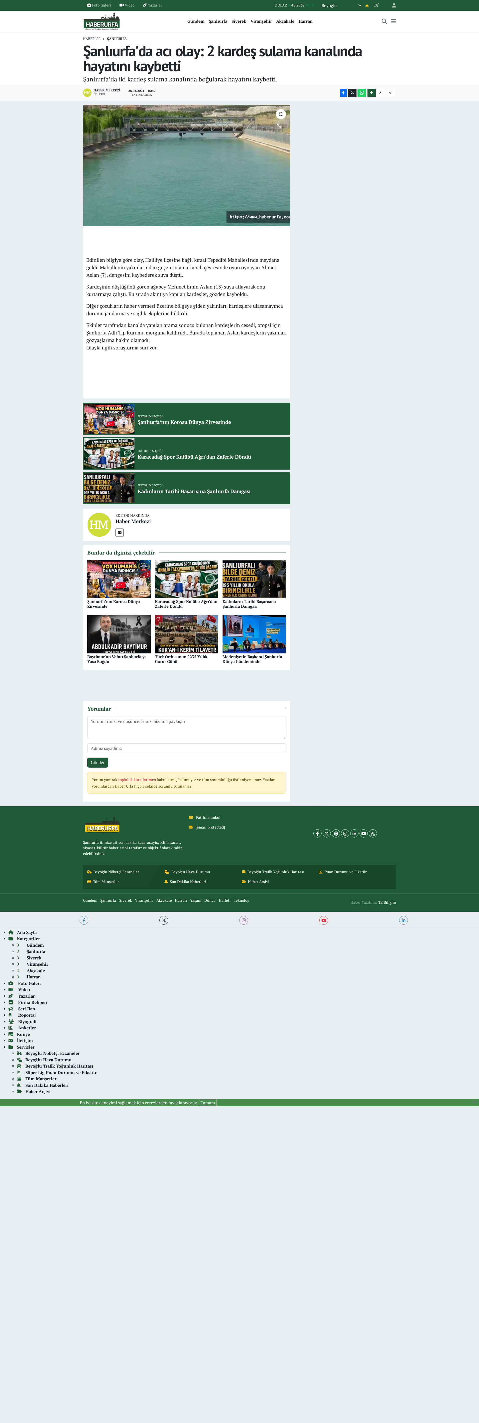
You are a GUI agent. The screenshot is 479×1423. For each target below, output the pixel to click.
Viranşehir (261, 21)
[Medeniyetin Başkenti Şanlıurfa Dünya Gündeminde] (254, 634)
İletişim (25, 1040)
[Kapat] (476, 1102)
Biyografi (26, 1021)
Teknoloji (241, 900)
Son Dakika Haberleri (188, 881)
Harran (306, 21)
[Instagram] (345, 833)
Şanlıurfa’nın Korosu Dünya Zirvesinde (113, 604)
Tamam (208, 1103)
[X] (327, 833)
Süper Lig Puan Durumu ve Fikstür (61, 1072)
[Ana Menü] (393, 21)
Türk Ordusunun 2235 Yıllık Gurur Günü (181, 659)
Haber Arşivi (258, 881)
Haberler (92, 38)
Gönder (98, 762)
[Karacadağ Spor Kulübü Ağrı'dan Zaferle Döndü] (186, 578)
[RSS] (373, 833)
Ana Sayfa (27, 932)
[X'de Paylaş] (352, 93)
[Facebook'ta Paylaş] (343, 93)
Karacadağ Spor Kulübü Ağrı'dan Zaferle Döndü (186, 604)
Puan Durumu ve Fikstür (346, 871)
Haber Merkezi (133, 521)
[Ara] (384, 21)
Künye (23, 1034)
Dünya (210, 900)
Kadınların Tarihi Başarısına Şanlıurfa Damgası (249, 604)
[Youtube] (363, 833)
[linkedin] (403, 920)
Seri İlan (26, 1009)
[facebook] (84, 920)
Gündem (196, 21)
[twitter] (163, 920)
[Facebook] (317, 833)
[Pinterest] (336, 833)
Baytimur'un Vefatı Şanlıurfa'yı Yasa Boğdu (116, 659)
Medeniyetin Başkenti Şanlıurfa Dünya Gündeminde (252, 659)
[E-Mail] (120, 533)
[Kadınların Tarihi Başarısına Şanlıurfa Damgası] (254, 578)
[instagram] (243, 920)
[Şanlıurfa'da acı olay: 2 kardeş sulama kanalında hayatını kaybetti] (186, 166)
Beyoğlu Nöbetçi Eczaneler (116, 871)
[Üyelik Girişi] (392, 5)
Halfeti (225, 900)
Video (129, 5)
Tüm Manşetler (106, 881)
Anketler (26, 1028)
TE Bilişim (387, 902)
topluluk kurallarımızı (137, 779)
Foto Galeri (101, 5)
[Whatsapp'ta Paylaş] (362, 93)
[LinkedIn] (354, 833)
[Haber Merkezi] (99, 524)
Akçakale (285, 21)
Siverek (239, 21)
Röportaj (26, 1015)
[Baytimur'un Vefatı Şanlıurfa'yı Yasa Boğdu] (119, 634)
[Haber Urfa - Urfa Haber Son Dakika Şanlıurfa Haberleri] (101, 20)
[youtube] (323, 920)
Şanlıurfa (218, 21)
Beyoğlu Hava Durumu (190, 871)
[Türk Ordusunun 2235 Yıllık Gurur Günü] (186, 634)
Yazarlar (155, 5)
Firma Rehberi (32, 1002)
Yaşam (195, 900)
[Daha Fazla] (371, 93)
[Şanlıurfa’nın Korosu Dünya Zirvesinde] (119, 578)
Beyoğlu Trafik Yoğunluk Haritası (275, 871)
